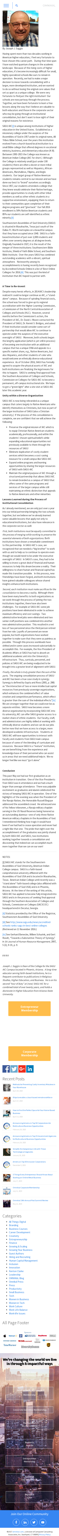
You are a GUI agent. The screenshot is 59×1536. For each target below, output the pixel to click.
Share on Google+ (22, 1069)
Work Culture (15, 1306)
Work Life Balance (18, 1309)
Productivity (15, 1288)
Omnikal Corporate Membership (26, 1187)
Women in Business (19, 1299)
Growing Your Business (20, 1249)
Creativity (14, 1235)
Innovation (14, 1267)
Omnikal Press (16, 1281)
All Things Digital (17, 1221)
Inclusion (13, 1264)
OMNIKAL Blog (16, 1278)
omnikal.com (18, 1531)
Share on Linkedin (30, 1069)
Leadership (14, 1274)
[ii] (12, 217)
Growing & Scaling (18, 1246)
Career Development (19, 1232)
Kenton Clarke (16, 1271)
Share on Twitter (14, 1069)
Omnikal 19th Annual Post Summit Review (30, 1200)
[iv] (53, 700)
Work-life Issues (17, 1313)
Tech (11, 1295)
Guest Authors (16, 1253)
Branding (13, 1225)
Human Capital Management (23, 1260)
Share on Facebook (6, 1069)
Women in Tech (17, 1302)
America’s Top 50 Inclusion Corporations (29, 1161)
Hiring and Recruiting (19, 1257)
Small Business (16, 1292)
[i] (13, 126)
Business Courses (18, 1228)
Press (12, 1285)
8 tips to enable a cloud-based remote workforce (32, 1097)
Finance (13, 1242)
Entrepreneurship (18, 1239)
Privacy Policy (45, 1534)
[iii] (21, 272)
